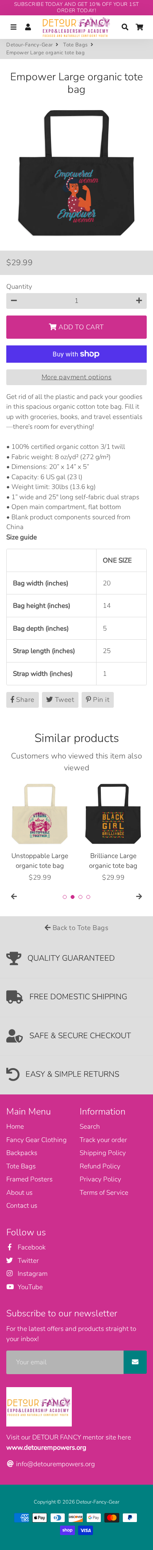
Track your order (103, 1139)
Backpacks (21, 1152)
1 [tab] (65, 897)
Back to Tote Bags (79, 927)
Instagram (31, 1273)
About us (19, 1192)
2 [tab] (73, 897)
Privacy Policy (100, 1179)
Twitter (27, 1260)
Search (90, 1126)
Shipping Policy (103, 1152)
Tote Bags (75, 44)
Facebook (31, 1247)
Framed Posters (29, 1179)
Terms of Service (104, 1192)
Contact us (21, 1205)
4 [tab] (88, 897)
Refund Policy (100, 1166)
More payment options (77, 377)
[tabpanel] (39, 832)
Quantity (19, 286)
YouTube (29, 1287)
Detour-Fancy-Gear (29, 44)
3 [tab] (80, 897)
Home (15, 1126)
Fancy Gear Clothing (36, 1139)
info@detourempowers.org (55, 1464)
